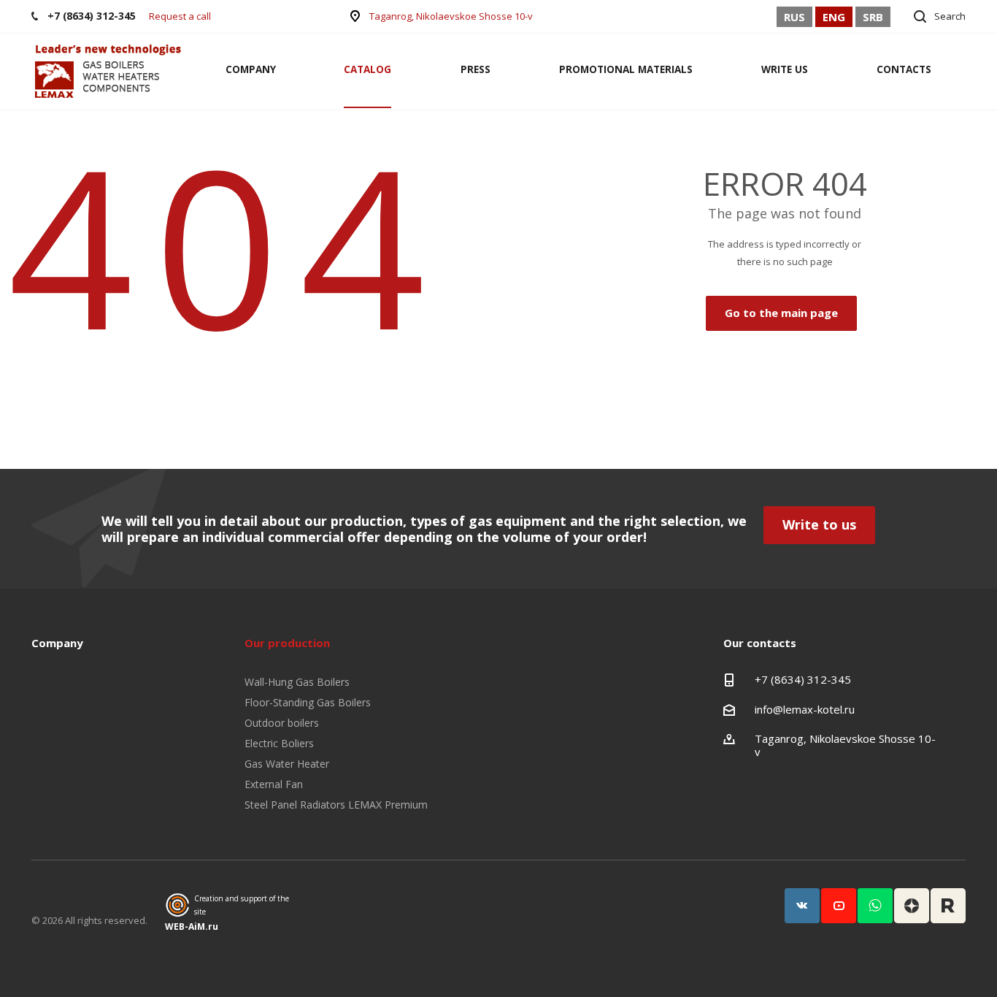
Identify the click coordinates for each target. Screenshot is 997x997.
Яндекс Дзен (911, 905)
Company (57, 642)
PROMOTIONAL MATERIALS (626, 69)
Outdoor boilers (282, 723)
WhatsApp (875, 905)
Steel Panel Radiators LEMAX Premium (336, 804)
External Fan (274, 784)
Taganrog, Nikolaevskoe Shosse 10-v (451, 16)
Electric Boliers (279, 743)
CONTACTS (904, 69)
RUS (794, 16)
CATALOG (367, 69)
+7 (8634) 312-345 (803, 679)
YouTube (838, 905)
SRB (873, 16)
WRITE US (784, 69)
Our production (287, 642)
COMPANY (251, 69)
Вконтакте (802, 905)
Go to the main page (781, 312)
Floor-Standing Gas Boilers (308, 702)
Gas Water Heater (287, 764)
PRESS (475, 69)
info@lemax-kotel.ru (805, 709)
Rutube (948, 905)
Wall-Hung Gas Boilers (297, 682)
